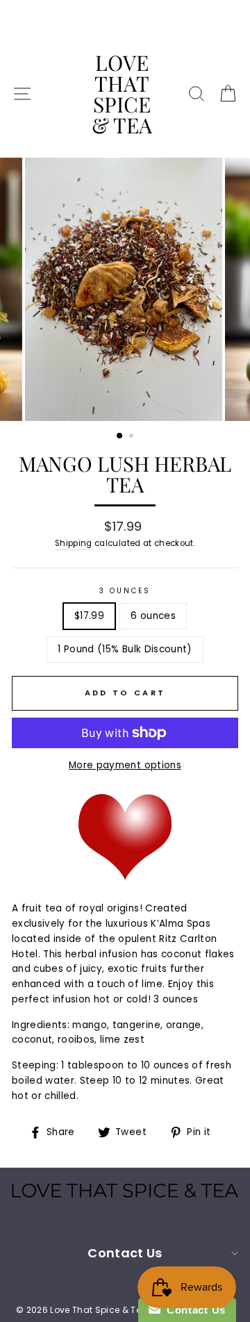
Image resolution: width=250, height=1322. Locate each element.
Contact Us (193, 1310)
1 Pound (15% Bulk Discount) (125, 649)
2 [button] (132, 436)
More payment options (125, 765)
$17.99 (89, 615)
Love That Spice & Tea (122, 93)
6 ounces (153, 615)
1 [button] (120, 436)
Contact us (125, 1253)
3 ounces (125, 591)
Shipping (73, 543)
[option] (125, 289)
